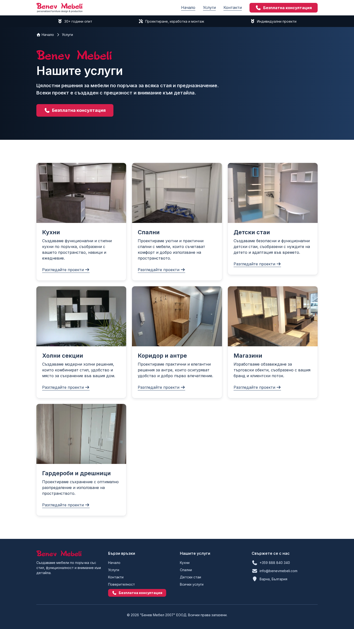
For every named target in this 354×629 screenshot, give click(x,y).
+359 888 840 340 (275, 563)
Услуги (209, 7)
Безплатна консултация (287, 7)
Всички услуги (191, 584)
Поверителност (121, 584)
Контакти (232, 7)
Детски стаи (190, 577)
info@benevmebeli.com (278, 571)
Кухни (185, 563)
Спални (186, 570)
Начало (188, 7)
